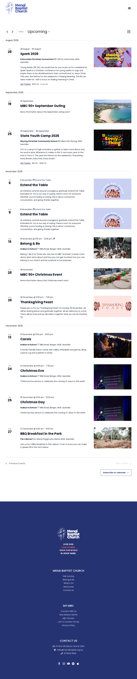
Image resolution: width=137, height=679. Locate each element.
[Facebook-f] (59, 663)
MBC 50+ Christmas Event (41, 274)
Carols (25, 339)
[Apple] (78, 663)
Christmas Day (32, 402)
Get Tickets (25, 84)
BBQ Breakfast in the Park (41, 433)
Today (21, 31)
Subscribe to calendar (114, 472)
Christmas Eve (32, 370)
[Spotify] (73, 663)
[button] (129, 8)
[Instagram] (63, 663)
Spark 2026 (29, 54)
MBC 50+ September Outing (42, 106)
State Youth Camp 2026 (39, 136)
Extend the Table (34, 185)
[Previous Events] (7, 31)
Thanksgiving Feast (36, 302)
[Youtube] (68, 663)
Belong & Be (30, 243)
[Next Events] (12, 31)
